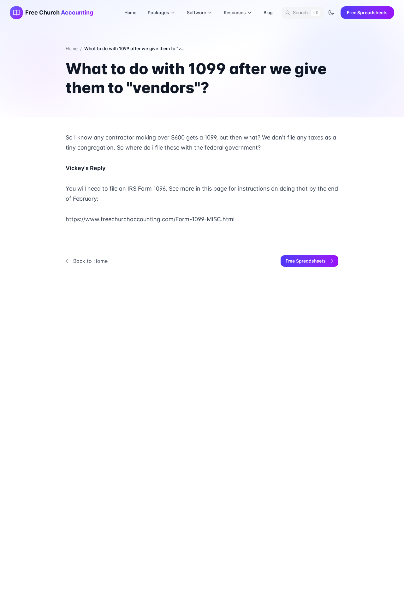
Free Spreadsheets (367, 12)
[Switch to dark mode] (331, 12)
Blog (268, 12)
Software (196, 12)
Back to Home (90, 261)
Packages (158, 12)
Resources (235, 12)
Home (130, 12)
